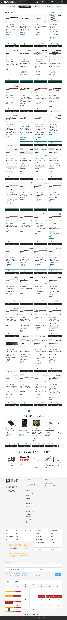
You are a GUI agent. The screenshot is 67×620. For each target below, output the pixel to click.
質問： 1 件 (51, 40)
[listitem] (53, 483)
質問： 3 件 (8, 362)
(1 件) (56, 223)
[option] (33, 484)
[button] (42, 2)
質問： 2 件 (51, 173)
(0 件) (13, 24)
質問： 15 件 (51, 238)
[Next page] (41, 411)
